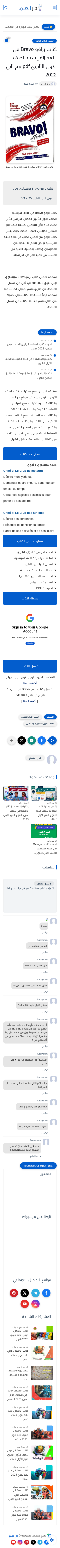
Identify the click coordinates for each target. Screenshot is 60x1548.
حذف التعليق (35, 1156)
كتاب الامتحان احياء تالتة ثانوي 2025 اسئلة (18, 1474)
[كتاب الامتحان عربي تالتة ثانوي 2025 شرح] (42, 1353)
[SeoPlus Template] (49, 1535)
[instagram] (35, 1304)
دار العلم (13, 1535)
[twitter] (24, 1293)
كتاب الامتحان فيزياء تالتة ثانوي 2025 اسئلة (19, 1435)
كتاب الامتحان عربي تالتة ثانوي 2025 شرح (17, 1355)
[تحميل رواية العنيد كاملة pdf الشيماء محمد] (42, 1373)
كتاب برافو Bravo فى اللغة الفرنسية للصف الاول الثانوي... (28, 361)
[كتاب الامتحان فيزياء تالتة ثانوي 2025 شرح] (42, 1512)
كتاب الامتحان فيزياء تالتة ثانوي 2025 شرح (19, 1514)
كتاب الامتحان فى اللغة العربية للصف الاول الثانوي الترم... (28, 375)
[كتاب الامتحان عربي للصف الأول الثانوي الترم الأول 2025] (42, 1453)
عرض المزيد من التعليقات (38, 1165)
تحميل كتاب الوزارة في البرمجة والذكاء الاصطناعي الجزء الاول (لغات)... (22, 26)
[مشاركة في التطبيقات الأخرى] (12, 740)
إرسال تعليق (44, 883)
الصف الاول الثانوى (44, 40)
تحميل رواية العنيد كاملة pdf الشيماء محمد (18, 1374)
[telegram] (35, 1293)
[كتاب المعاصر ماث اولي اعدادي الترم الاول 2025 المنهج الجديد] (42, 1392)
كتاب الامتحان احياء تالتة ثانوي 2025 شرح (18, 1415)
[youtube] (24, 1304)
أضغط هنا (30, 683)
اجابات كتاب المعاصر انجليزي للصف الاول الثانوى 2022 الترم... (29, 346)
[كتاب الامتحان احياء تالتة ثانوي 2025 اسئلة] (42, 1472)
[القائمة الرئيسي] (54, 7)
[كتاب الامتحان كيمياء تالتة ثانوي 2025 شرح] (42, 1333)
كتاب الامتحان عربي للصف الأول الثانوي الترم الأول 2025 (17, 1454)
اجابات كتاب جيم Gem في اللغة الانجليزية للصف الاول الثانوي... (45, 848)
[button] (42, 740)
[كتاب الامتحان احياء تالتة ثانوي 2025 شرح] (42, 1413)
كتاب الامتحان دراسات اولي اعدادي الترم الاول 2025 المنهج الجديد (18, 1495)
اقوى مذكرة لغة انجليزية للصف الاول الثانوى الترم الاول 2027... (46, 813)
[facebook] (46, 1293)
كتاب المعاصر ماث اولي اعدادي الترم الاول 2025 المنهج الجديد (17, 1395)
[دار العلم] (30, 7)
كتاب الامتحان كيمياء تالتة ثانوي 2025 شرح (19, 1335)
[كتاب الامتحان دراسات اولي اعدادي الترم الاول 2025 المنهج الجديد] (42, 1492)
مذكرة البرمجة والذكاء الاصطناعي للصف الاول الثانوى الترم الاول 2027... (16, 813)
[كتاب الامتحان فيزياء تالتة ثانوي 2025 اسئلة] (42, 1433)
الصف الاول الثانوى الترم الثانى (40, 723)
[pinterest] (14, 1293)
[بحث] (5, 7)
